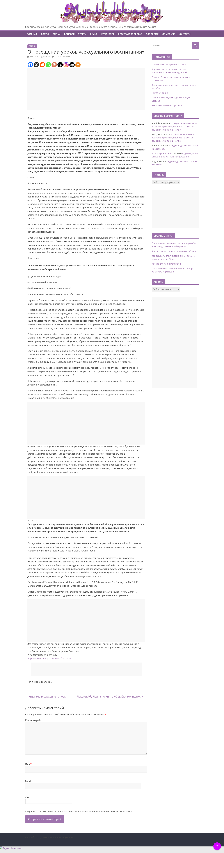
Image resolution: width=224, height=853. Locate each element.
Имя (28, 764)
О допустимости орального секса (169, 64)
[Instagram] (66, 64)
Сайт (27, 797)
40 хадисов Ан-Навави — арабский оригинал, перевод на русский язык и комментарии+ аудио (174, 126)
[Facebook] (30, 64)
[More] (78, 64)
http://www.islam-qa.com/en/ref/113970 (49, 658)
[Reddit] (42, 64)
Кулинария (107, 34)
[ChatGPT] (72, 64)
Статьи (56, 34)
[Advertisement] (86, 89)
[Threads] (60, 64)
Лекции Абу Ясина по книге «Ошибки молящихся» (112, 696)
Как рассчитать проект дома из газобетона (174, 251)
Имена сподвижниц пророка (167, 105)
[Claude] (54, 64)
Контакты (184, 34)
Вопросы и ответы (75, 34)
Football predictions (162, 153)
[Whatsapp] (48, 64)
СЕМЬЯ (32, 46)
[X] (36, 64)
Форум (45, 34)
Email (29, 781)
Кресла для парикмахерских (166, 263)
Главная (32, 34)
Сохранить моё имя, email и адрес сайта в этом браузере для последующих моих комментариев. (79, 811)
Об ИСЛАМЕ (168, 34)
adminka (47, 56)
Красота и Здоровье (130, 34)
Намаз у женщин (160, 92)
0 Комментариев (62, 56)
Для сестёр (152, 34)
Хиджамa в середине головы (45, 696)
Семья (93, 34)
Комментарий (34, 720)
